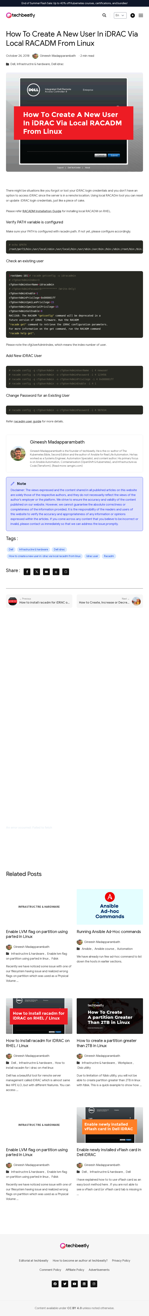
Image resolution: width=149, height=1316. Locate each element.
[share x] (36, 571)
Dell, (13, 64)
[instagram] (93, 1284)
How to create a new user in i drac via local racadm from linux (44, 556)
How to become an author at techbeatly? (80, 1260)
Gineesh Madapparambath (58, 56)
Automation (125, 949)
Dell (11, 549)
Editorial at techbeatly (33, 1260)
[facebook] (55, 1284)
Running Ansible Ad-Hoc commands (109, 931)
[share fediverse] (56, 571)
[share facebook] (27, 571)
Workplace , (126, 1063)
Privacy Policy (121, 1260)
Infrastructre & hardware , (28, 954)
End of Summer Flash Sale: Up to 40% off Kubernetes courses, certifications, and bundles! (75, 3)
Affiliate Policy (75, 1270)
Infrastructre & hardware (33, 549)
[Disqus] (74, 668)
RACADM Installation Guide (42, 211)
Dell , (14, 1063)
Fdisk (54, 958)
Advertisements (99, 1270)
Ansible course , (105, 949)
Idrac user (92, 556)
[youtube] (74, 1284)
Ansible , (88, 949)
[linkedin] (84, 1284)
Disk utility (84, 1068)
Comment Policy (50, 1270)
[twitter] (64, 1284)
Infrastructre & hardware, (34, 64)
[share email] (46, 571)
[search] (106, 15)
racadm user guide (27, 421)
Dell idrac (57, 64)
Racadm (109, 556)
